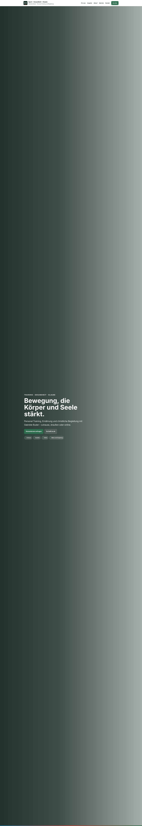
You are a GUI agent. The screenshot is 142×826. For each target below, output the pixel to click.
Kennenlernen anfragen (34, 431)
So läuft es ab (50, 431)
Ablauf (95, 3)
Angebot (89, 3)
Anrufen (115, 3)
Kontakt (107, 3)
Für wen (83, 3)
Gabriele (101, 3)
